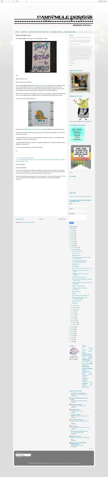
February (74, 322)
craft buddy (85, 361)
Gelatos (83, 351)
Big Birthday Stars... (77, 255)
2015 (72, 331)
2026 (72, 228)
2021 (72, 239)
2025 (72, 230)
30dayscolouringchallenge (26, 159)
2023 (72, 235)
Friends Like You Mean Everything (79, 394)
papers (90, 374)
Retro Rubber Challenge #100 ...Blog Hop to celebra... (81, 258)
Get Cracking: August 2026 (77, 432)
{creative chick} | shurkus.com (79, 431)
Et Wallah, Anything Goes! (77, 410)
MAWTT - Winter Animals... (79, 286)
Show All (90, 448)
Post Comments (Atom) (28, 222)
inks (83, 374)
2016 (72, 329)
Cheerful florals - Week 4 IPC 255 (78, 405)
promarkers (85, 378)
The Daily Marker (43, 85)
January (74, 324)
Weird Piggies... (76, 266)
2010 (72, 341)
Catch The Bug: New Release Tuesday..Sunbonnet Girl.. (79, 261)
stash (91, 383)
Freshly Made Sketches (77, 419)
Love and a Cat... (76, 253)
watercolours (85, 387)
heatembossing (86, 372)
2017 (72, 327)
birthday (90, 355)
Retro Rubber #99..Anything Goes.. (81, 295)
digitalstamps (42, 159)
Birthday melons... (76, 291)
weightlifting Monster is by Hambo (32, 129)
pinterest (84, 377)
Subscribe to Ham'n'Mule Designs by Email (80, 196)
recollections (85, 381)
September (75, 307)
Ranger (84, 352)
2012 (72, 337)
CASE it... (74, 293)
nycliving (18, 161)
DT (91, 349)
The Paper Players (76, 414)
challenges (86, 360)
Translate (27, 457)
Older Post (62, 219)
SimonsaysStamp (87, 354)
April (73, 318)
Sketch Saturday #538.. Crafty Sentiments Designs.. (79, 298)
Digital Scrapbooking (69, 31)
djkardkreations (75, 409)
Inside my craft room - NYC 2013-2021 (39, 31)
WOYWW (84, 355)
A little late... (75, 303)
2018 (72, 245)
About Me (23, 31)
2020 (72, 241)
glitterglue (84, 370)
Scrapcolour (74, 426)
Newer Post (20, 219)
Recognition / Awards (56, 31)
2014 (72, 333)
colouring (35, 159)
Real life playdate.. (76, 301)
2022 (72, 237)
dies (90, 363)
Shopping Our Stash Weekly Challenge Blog (78, 443)
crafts (87, 363)
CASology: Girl (75, 264)
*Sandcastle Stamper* (77, 404)
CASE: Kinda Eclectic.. (77, 251)
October (74, 305)
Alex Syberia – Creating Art (78, 393)
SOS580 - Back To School (77, 445)
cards (90, 358)
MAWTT (90, 351)
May (73, 316)
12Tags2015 (84, 349)
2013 (72, 335)
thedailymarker (24, 161)
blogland (84, 358)
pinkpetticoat (85, 375)
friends (89, 369)
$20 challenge (87, 348)
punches (84, 380)
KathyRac (52, 159)
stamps (85, 384)
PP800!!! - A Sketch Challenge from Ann (80, 416)
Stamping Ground (76, 436)
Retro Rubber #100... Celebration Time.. (82, 268)
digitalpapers (85, 365)
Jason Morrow (65, 463)
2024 (72, 233)
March (74, 320)
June (73, 314)
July (73, 312)
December (75, 247)
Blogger (77, 463)
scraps (90, 381)
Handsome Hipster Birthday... (79, 277)
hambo (47, 159)
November (75, 249)
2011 (72, 339)
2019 (72, 243)
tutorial (90, 385)
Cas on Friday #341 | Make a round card (80, 427)
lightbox (57, 159)
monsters (62, 159)
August (74, 310)
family (84, 369)
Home (17, 31)
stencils (84, 385)
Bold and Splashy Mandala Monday (79, 400)
